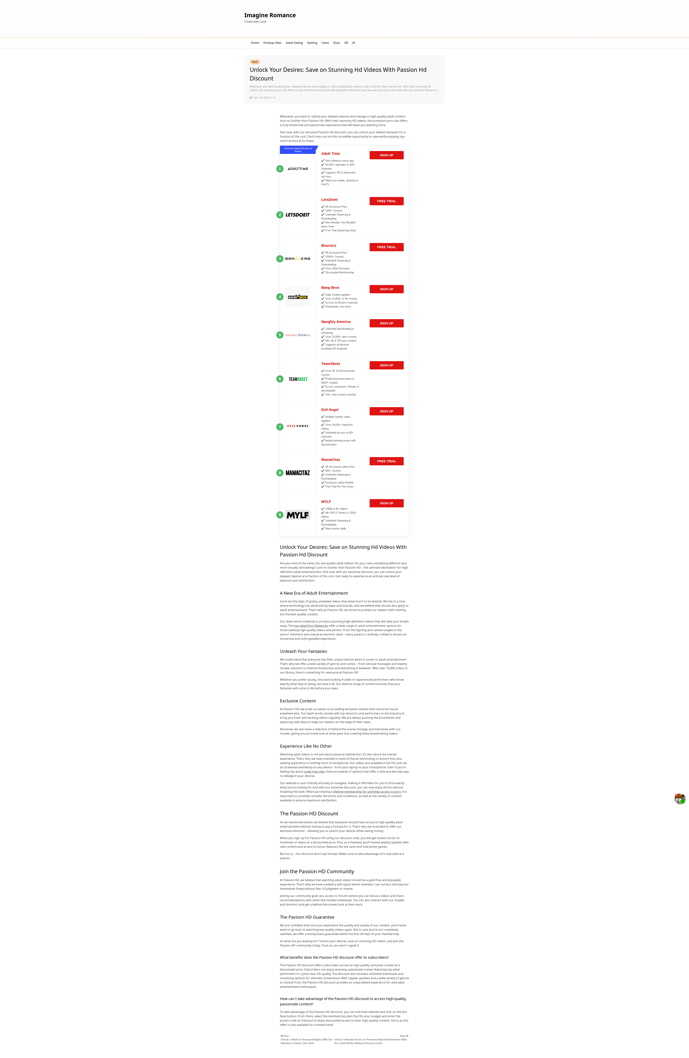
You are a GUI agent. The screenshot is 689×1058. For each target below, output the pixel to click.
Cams (325, 43)
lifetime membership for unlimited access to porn (367, 792)
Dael (256, 97)
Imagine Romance (270, 15)
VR (346, 43)
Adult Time (330, 154)
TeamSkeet (330, 364)
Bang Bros (330, 288)
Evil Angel (330, 410)
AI (353, 43)
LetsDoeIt (329, 200)
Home (255, 43)
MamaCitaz (330, 460)
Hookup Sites (272, 43)
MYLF (326, 502)
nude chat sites (314, 772)
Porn (336, 43)
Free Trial (386, 201)
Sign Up (386, 155)
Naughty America (336, 322)
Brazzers (328, 245)
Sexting (312, 43)
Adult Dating (294, 43)
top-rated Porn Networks (311, 626)
